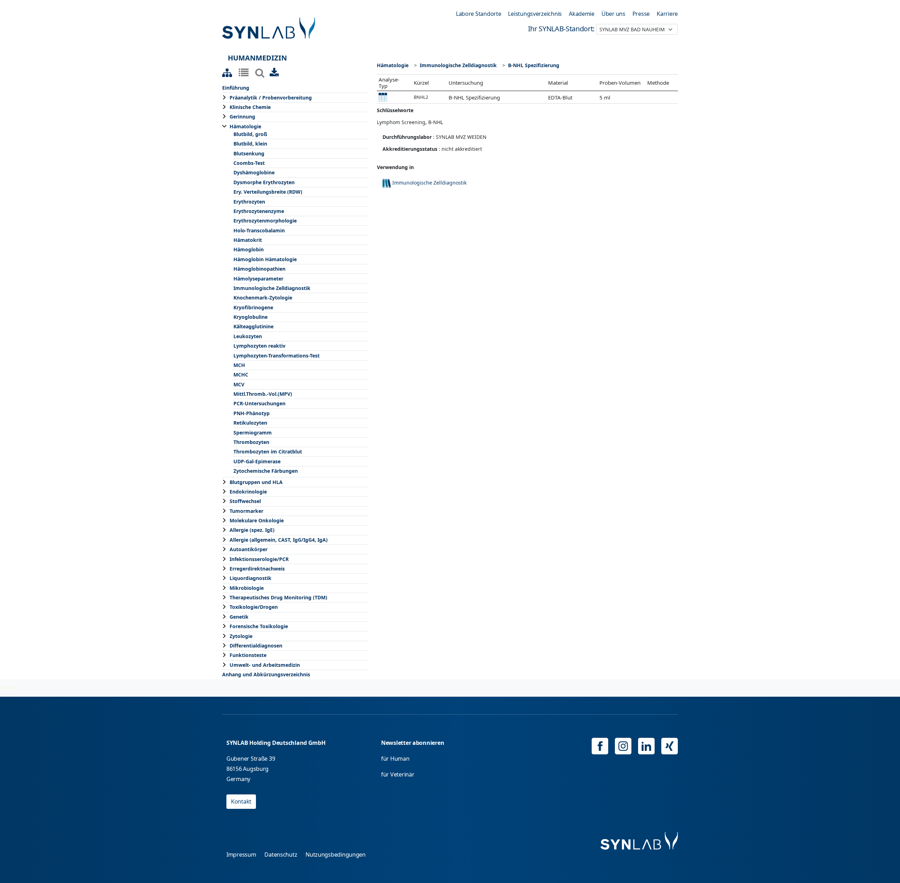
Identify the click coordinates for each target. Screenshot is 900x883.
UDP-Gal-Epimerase (257, 461)
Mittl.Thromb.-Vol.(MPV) (262, 394)
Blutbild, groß (250, 134)
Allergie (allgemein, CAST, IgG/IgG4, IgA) (279, 539)
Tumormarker (246, 511)
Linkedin (646, 746)
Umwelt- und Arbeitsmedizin (265, 665)
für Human (395, 758)
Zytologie (241, 636)
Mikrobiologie (247, 588)
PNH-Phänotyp (251, 413)
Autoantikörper (249, 549)
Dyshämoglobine (254, 172)
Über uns (613, 14)
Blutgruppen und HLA (256, 482)
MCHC (240, 374)
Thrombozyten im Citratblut (267, 451)
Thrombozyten (251, 442)
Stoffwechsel (245, 501)
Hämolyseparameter (258, 278)
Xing (669, 746)
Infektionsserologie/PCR (259, 559)
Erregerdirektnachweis (257, 568)
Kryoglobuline (250, 317)
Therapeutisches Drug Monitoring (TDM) (278, 597)
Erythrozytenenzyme (258, 211)
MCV (238, 384)
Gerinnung (242, 116)
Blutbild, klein (250, 143)
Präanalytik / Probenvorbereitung (271, 97)
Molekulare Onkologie (257, 520)
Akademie (581, 14)
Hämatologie (245, 126)
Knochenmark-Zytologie (262, 297)
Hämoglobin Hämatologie (265, 259)
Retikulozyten (250, 422)
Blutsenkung (248, 153)
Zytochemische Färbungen (265, 471)
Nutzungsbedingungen (336, 854)
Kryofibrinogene (253, 307)
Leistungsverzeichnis (535, 14)
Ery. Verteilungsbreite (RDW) (267, 191)
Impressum (241, 854)
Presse (641, 14)
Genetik (239, 616)
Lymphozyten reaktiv (259, 345)
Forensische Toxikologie (259, 626)
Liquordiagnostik (250, 578)
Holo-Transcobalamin (259, 230)
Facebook (600, 746)
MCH (239, 365)
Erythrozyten (249, 201)
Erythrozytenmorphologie (265, 220)
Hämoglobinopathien (259, 268)
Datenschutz (280, 854)
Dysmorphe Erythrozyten (264, 182)
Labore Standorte (478, 14)
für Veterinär (397, 774)
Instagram (623, 746)
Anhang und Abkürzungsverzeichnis (266, 674)
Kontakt (241, 801)
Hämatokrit (247, 240)
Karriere (667, 14)
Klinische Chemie (250, 107)
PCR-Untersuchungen (259, 403)
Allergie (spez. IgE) (252, 530)
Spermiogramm (252, 432)
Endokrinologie (248, 491)
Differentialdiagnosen (256, 645)
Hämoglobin (248, 249)
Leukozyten (247, 336)
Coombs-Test (249, 163)
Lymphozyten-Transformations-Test (276, 355)
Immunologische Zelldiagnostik (271, 288)
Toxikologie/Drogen (254, 607)
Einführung (235, 87)
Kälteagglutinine (253, 326)
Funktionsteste (248, 655)
